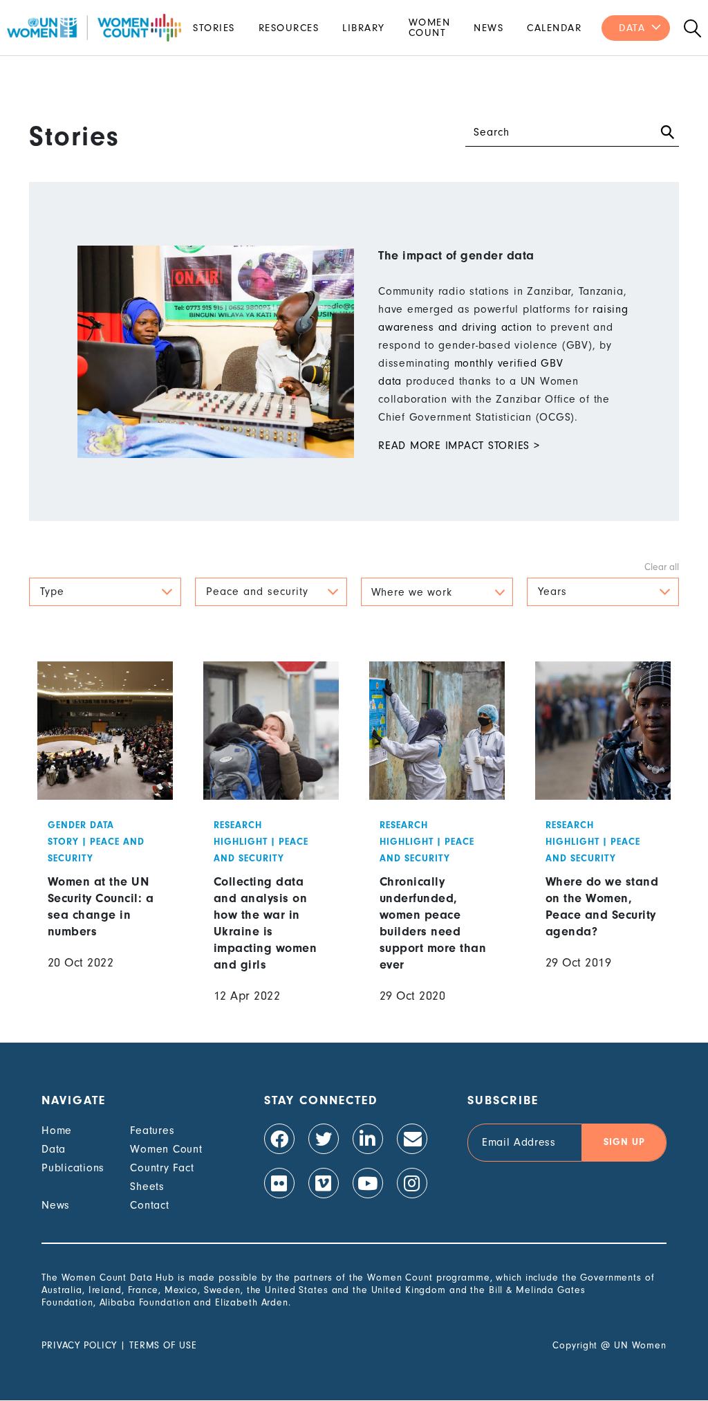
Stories (214, 28)
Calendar (554, 28)
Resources (289, 28)
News (488, 28)
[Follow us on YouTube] (368, 1183)
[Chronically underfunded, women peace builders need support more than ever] (437, 843)
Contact (149, 1205)
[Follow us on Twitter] (323, 1139)
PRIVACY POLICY (79, 1345)
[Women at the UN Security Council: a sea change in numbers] (105, 843)
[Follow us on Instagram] (412, 1183)
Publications (72, 1168)
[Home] (94, 28)
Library (363, 28)
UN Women (640, 1345)
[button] (105, 592)
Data (632, 28)
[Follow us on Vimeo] (323, 1183)
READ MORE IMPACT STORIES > (459, 445)
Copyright (574, 1345)
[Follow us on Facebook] (279, 1139)
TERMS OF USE (163, 1345)
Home (56, 1130)
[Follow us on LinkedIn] (368, 1139)
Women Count (430, 27)
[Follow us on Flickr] (279, 1183)
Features (152, 1130)
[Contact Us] (412, 1139)
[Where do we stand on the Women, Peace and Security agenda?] (603, 843)
